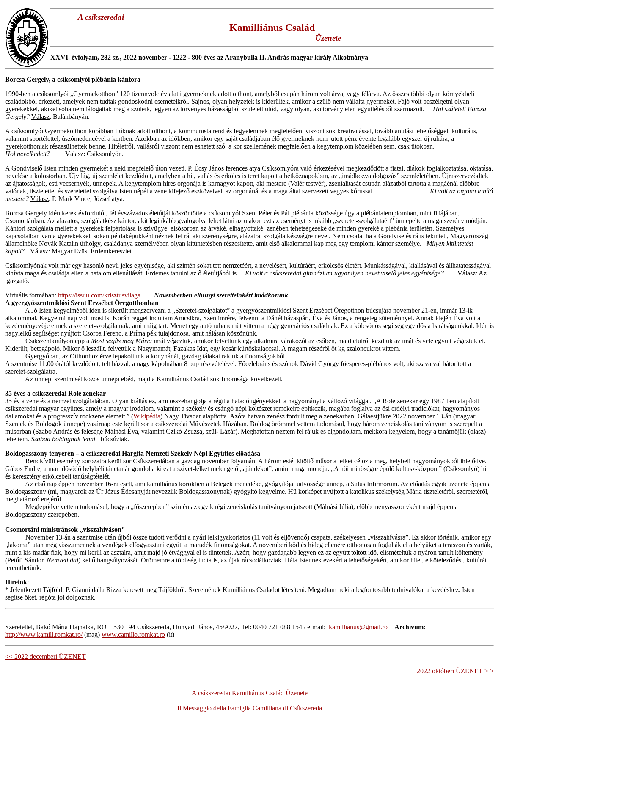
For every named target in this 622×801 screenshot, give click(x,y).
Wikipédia (146, 416)
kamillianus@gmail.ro (358, 626)
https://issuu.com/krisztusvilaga (99, 295)
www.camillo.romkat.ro (133, 634)
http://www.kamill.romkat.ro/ (44, 634)
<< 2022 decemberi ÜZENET (45, 656)
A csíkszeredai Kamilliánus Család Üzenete (250, 692)
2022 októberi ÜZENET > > (455, 670)
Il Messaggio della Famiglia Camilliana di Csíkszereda (249, 708)
